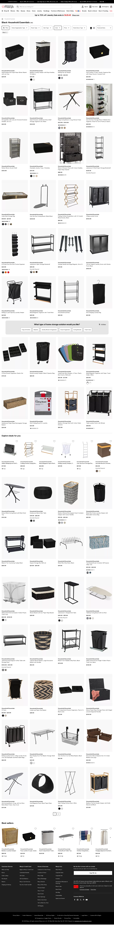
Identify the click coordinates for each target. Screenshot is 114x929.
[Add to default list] (17, 441)
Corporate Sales (59, 872)
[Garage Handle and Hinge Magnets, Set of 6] (71, 244)
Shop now (75, 15)
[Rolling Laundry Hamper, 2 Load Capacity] (66, 450)
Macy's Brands (41, 881)
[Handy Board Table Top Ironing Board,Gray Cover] (66, 837)
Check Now (93, 889)
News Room (58, 889)
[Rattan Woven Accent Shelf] (15, 148)
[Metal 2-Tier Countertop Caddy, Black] (15, 543)
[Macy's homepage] (3, 19)
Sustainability (59, 895)
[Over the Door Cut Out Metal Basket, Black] (71, 736)
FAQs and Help (5, 869)
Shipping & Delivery (6, 884)
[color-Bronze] (65, 128)
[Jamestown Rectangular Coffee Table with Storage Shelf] (15, 640)
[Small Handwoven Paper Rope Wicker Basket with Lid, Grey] (15, 52)
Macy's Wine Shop (42, 884)
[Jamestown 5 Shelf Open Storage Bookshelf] (99, 148)
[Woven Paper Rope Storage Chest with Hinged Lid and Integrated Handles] (99, 690)
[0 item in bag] (111, 6)
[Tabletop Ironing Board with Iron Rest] (99, 593)
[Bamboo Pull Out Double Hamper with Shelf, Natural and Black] (99, 783)
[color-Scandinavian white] (62, 620)
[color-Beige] (65, 523)
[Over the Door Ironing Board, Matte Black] (43, 196)
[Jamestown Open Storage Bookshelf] (43, 244)
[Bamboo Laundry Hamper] (10, 837)
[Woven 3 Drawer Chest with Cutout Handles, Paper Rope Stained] (71, 148)
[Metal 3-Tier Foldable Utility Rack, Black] (71, 640)
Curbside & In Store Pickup (44, 869)
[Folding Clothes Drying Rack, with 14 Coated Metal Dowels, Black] (71, 196)
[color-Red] (8, 272)
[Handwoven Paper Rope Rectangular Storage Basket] (15, 403)
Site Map (58, 892)
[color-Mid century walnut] (37, 272)
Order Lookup (5, 875)
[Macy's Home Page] (7, 6)
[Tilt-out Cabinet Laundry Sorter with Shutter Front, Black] (99, 244)
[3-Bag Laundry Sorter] (99, 196)
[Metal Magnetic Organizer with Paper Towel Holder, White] (99, 353)
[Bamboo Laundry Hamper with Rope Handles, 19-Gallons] (43, 52)
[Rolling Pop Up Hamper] (71, 52)
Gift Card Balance (24, 878)
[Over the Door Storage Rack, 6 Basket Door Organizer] (85, 450)
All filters (103, 324)
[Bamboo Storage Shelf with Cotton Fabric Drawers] (71, 403)
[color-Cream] (34, 176)
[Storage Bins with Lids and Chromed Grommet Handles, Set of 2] (15, 100)
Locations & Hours (42, 872)
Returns (3, 881)
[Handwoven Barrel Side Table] (43, 493)
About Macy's (59, 869)
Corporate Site (59, 875)
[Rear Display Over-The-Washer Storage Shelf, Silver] (43, 736)
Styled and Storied (60, 898)
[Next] (26, 52)
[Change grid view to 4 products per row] (91, 28)
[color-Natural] (93, 618)
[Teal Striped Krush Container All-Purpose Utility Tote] (99, 543)
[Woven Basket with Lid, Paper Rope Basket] (43, 593)
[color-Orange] (6, 272)
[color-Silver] (34, 763)
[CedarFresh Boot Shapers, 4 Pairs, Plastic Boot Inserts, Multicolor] (71, 353)
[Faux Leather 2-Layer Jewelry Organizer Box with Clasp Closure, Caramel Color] (99, 52)
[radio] (31, 79)
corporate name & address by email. (83, 921)
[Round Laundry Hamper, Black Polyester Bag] (43, 353)
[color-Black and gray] (59, 128)
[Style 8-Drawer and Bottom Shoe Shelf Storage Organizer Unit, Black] (43, 100)
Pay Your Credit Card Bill (25, 884)
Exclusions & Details (84, 889)
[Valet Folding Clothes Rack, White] (71, 783)
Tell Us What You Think (43, 902)
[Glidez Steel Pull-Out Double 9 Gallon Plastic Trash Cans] (15, 593)
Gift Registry (40, 905)
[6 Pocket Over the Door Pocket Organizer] (15, 244)
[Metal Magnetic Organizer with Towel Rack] (43, 292)
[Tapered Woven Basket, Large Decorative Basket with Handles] (43, 640)
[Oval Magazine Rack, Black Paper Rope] (43, 783)
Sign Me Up (93, 873)
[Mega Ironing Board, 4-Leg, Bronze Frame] (71, 100)
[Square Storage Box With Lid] (43, 543)
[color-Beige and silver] (62, 128)
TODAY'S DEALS (12, 1)
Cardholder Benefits (24, 872)
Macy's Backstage (42, 878)
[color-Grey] (62, 78)
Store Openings (41, 896)
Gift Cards (22, 875)
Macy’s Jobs (59, 886)
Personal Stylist (41, 887)
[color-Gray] (6, 224)
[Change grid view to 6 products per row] (94, 28)
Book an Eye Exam (42, 899)
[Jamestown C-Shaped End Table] (71, 593)
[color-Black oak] (31, 272)
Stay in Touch (41, 890)
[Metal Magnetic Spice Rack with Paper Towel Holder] (47, 450)
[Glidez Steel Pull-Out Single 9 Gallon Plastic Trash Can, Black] (99, 640)
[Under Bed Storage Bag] (15, 196)
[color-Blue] (62, 523)
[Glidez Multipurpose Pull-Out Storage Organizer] (10, 450)
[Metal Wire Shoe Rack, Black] (71, 543)
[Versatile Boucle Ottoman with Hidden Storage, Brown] (104, 450)
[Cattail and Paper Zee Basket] (43, 690)
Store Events (41, 893)
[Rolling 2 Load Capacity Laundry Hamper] (15, 292)
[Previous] (3, 52)
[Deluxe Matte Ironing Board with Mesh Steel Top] (15, 493)
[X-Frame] (15, 690)
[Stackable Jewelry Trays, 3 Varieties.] (43, 148)
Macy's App (40, 875)
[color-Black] (31, 80)
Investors (58, 878)
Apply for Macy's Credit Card (26, 869)
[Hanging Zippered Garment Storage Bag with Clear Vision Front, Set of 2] (104, 837)
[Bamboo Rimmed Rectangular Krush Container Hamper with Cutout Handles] (71, 493)
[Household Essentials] (71, 292)
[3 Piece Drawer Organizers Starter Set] (15, 353)
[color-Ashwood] (6, 670)
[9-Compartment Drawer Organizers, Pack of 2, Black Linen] (71, 690)
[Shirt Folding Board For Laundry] (43, 403)
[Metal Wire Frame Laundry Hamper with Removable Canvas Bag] (99, 493)
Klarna (3, 872)
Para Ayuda (4, 878)
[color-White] (34, 80)
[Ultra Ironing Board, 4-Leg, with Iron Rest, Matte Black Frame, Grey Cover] (15, 783)
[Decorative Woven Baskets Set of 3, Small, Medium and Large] (99, 736)
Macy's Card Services (25, 881)
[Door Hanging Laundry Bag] (99, 292)
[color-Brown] (11, 224)
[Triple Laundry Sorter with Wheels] (99, 403)
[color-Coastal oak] (34, 272)
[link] (15, 74)
